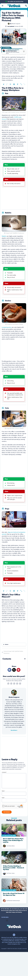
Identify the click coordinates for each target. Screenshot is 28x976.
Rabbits (4, 236)
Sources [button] (6, 644)
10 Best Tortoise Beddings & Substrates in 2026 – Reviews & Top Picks (13, 867)
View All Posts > (14, 730)
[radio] (8, 683)
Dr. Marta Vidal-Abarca (11, 51)
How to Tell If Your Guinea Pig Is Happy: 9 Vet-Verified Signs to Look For (13, 840)
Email (3, 797)
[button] (9, 670)
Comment (4, 772)
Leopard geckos (6, 327)
